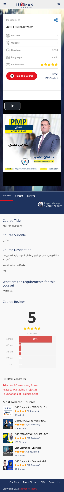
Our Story (14, 482)
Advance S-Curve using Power (21, 385)
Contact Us (54, 482)
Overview (6, 195)
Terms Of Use (29, 482)
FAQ (43, 482)
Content (19, 195)
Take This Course (24, 75)
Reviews (31, 195)
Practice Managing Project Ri (20, 389)
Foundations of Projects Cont (20, 393)
